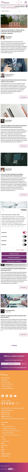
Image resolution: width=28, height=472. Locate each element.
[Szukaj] (19, 11)
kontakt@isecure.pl (22, 367)
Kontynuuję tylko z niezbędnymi (14, 261)
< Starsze (14, 345)
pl (16, 2)
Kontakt (3, 449)
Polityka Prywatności (6, 453)
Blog (2, 447)
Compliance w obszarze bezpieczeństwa (11, 434)
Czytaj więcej (23, 97)
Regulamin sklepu (5, 456)
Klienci (2, 443)
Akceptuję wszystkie (14, 253)
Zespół (4, 439)
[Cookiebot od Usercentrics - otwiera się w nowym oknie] (21, 210)
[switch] (25, 236)
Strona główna (4, 422)
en (21, 2)
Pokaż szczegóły (20, 249)
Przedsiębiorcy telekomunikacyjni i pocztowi (12, 430)
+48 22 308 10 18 (9, 384)
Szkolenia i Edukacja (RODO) (8, 432)
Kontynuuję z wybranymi (14, 257)
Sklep (2, 451)
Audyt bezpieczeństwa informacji (9, 428)
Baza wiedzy (4, 445)
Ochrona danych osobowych (8, 426)
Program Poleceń (6, 441)
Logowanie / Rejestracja (19, 6)
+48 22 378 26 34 (7, 386)
